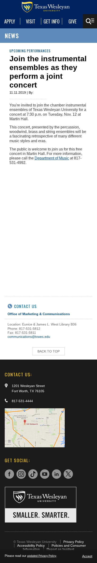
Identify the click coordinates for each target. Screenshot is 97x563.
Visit (30, 21)
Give (73, 21)
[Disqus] (48, 228)
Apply (9, 21)
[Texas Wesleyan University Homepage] (48, 7)
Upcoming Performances (30, 50)
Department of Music (52, 158)
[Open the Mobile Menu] (90, 21)
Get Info (52, 21)
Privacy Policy (73, 542)
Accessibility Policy (31, 545)
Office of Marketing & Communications (39, 314)
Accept (87, 556)
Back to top (48, 351)
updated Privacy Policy (41, 555)
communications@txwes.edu (29, 337)
